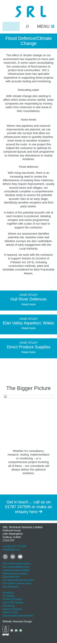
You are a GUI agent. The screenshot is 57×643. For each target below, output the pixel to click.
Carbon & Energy (12, 599)
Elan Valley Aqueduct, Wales (28, 323)
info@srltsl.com (11, 549)
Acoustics (8, 592)
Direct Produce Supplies (28, 347)
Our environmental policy (17, 563)
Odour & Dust (10, 612)
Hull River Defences (28, 299)
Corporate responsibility (16, 570)
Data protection (11, 576)
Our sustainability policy (16, 566)
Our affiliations (11, 586)
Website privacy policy (15, 573)
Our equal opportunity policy (18, 580)
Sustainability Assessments (18, 615)
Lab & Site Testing (13, 602)
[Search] (27, 26)
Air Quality (8, 595)
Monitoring (8, 605)
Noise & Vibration (12, 609)
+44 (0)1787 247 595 (14, 546)
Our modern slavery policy (17, 583)
